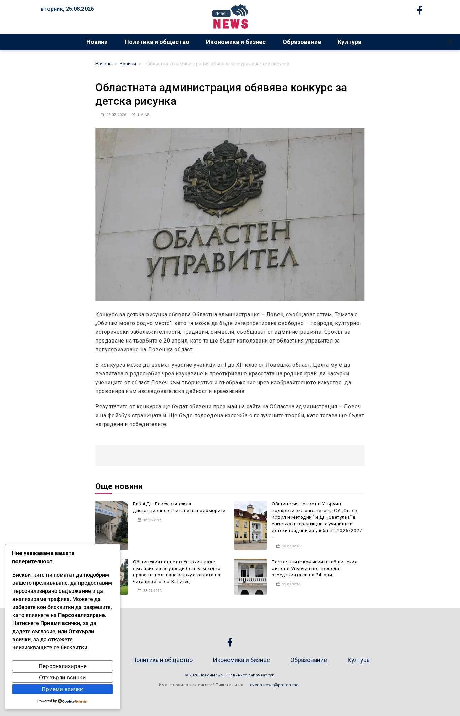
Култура (349, 41)
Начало (103, 63)
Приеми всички (63, 689)
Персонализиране (63, 666)
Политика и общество (157, 41)
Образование (302, 41)
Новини (97, 41)
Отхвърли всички (62, 677)
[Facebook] (232, 642)
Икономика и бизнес (236, 41)
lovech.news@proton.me (274, 685)
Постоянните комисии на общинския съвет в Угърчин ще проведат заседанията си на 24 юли (314, 568)
